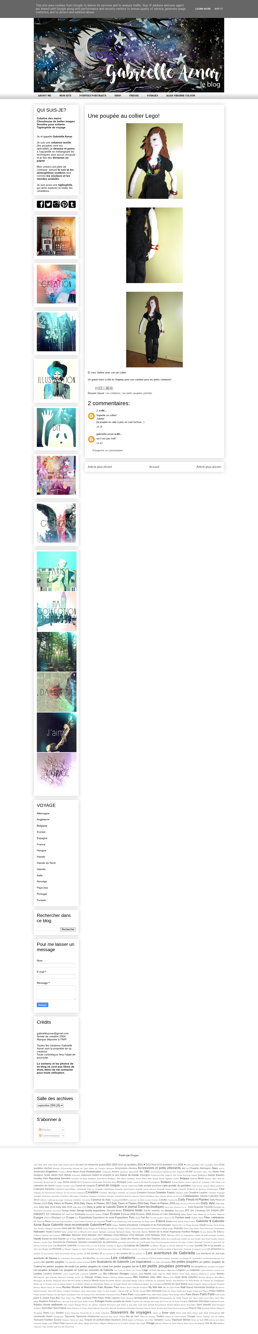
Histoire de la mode (158, 1231)
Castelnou (220, 1186)
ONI (54, 1291)
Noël (183, 1287)
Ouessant (156, 1291)
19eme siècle (69, 1165)
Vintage (150, 1323)
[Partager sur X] (104, 388)
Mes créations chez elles (147, 1277)
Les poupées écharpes (46, 1270)
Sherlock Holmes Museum (213, 1308)
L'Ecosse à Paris (185, 1242)
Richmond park (113, 1305)
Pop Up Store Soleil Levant (82, 1301)
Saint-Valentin (94, 1308)
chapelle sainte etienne (145, 1189)
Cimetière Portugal (216, 1193)
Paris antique (162, 1295)
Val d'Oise (149, 1320)
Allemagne (43, 813)
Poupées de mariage (141, 1301)
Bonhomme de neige (53, 1182)
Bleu (215, 1179)
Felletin (195, 1218)
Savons (147, 1308)
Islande (41, 869)
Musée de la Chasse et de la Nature (50, 1284)
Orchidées (75, 1291)
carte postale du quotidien (176, 1185)
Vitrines (158, 1323)
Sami (102, 1308)
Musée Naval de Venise (51, 1287)
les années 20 (66, 1254)
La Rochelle (55, 1249)
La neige (190, 1246)
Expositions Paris (125, 1217)
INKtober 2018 (111, 1235)
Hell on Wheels (80, 1232)
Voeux (191, 1323)
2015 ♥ (141, 1164)
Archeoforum (156, 1172)
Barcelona (54, 1178)
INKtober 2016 (79, 1235)
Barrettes (65, 1178)
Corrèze (123, 1200)
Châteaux (80, 1193)
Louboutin (84, 1274)
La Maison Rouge (158, 1246)
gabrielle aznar (105, 434)
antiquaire (106, 1172)
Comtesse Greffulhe (72, 1200)
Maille (168, 1274)
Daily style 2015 (47, 1207)
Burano (181, 1182)
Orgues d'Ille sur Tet (127, 1291)
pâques (72, 1295)
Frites (186, 1221)
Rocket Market (173, 1305)
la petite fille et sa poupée (208, 1245)
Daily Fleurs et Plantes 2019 (159, 1203)
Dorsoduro (90, 1214)
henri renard (92, 1232)
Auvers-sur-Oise (157, 1175)
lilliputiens (171, 1270)
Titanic (199, 1316)
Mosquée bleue (60, 1281)
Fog (61, 1221)
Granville (178, 1228)
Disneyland (179, 1211)
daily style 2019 (80, 1207)
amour (221, 1168)
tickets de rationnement (175, 1316)
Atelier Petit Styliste (61, 1175)
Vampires (159, 1320)
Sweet (49, 1316)
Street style (168, 1312)
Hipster (128, 1232)
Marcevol (62, 1277)
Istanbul (81, 1238)
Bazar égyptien (166, 1179)
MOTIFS (71, 1281)
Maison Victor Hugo (181, 1274)
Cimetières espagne (88, 1196)
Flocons (55, 1221)
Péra (74, 1298)
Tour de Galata (217, 1316)
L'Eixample (198, 1242)
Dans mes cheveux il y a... (176, 1207)
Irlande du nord (49, 1238)
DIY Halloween (54, 1214)
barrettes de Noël (79, 1179)
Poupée (109, 1301)
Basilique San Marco (117, 1179)
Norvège (42, 881)
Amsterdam (39, 1171)
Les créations (113, 393)
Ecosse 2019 (143, 1214)
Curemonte (173, 1200)
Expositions (85, 1217)
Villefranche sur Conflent (117, 1323)
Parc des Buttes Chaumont (103, 1295)
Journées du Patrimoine (65, 1242)
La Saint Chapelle (87, 1249)
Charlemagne (213, 1189)
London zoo (219, 1270)
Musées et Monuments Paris (87, 1287)
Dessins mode (133, 1210)
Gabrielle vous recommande (70, 1224)
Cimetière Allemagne (108, 1193)
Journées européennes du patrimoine (97, 1242)
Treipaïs (65, 1320)
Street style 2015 (184, 1313)
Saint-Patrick (59, 1308)
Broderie (145, 1182)
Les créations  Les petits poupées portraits (157, 1258)
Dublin (106, 1214)
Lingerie (180, 1270)
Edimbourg (174, 1214)
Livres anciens (207, 1270)
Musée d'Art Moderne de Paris (179, 1281)
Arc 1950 (144, 1171)
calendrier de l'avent (44, 1185)
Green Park (199, 1228)
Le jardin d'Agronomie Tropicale (178, 1249)
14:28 (99, 426)
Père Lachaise (84, 1298)
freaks (169, 1221)
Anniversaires (93, 1171)
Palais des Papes (201, 1291)
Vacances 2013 (119, 1320)
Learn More (203, 8)
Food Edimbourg (119, 1221)
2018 (216, 1165)
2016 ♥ (181, 1164)
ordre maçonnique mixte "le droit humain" (99, 1291)
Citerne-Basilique (147, 1196)
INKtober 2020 (142, 1235)
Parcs (117, 1295)
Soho (52, 1313)
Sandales (131, 1308)
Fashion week (183, 1217)
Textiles (160, 1316)
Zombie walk (52, 1327)
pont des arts (63, 1301)
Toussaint (38, 1320)
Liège (145, 1270)
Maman (220, 1273)
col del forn (178, 1196)
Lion (187, 1270)
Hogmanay (175, 1231)
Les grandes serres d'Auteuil (77, 1262)
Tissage (191, 1316)
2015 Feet (151, 1164)
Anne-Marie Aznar (76, 1171)
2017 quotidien (206, 1165)
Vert (206, 1320)
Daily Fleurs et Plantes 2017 (95, 1203)
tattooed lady (106, 1316)
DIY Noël (66, 1214)
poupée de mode (122, 1301)
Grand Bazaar (137, 1228)
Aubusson (86, 1175)
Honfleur (186, 1231)
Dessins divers (114, 1210)
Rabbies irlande (42, 1304)
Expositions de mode (103, 1217)
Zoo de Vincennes (66, 1327)
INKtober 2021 (158, 1235)
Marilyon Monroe (110, 1277)
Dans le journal (127, 1206)
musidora (144, 1287)
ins (182, 1235)
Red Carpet (69, 1305)
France (41, 844)
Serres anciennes (180, 1308)
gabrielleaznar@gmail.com (53, 1033)
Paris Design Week (177, 1295)
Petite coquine (112, 1298)
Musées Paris (111, 1287)
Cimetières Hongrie (105, 1196)
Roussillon (191, 1305)
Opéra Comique (63, 1291)
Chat (221, 1189)
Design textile (69, 1210)
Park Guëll (219, 1295)
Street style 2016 (200, 1313)
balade (211, 1175)
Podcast (53, 1301)
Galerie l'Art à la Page (181, 1225)
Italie (39, 875)
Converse (86, 1200)
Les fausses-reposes (211, 1258)
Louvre (93, 1273)
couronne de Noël (136, 1200)
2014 (114, 1164)
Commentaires (50, 1135)
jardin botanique (112, 1239)
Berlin (201, 1178)
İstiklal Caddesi (92, 1239)
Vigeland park (71, 1323)
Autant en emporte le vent (105, 1175)
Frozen (192, 1221)
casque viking (209, 1186)
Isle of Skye (71, 1239)
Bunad (175, 1182)
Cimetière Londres (198, 1192)
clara (157, 1196)
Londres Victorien (52, 1273)
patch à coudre (41, 1298)
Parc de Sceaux (84, 1295)
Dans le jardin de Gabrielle (101, 1206)
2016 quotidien (193, 1165)
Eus (76, 1218)
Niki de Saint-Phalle (171, 1287)
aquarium (124, 1172)
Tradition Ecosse (52, 1320)
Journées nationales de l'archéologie (134, 1242)
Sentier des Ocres (164, 1308)
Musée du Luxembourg (153, 1284)
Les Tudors (136, 1270)
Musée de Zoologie (112, 1284)
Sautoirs (139, 1308)
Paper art (65, 1295)
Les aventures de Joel (208, 1253)
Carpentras (132, 1186)
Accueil (154, 466)
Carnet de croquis (108, 1185)
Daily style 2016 (64, 1207)
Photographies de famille (170, 1298)
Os (137, 1291)
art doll (188, 1171)
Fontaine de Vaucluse (95, 1221)
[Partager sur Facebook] (108, 388)
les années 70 (138, 1254)
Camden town (69, 1186)
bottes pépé (97, 1182)
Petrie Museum (127, 1298)
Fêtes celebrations (214, 1217)
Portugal (42, 893)
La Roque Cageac (70, 1249)
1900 (40, 1165)
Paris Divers (192, 1294)
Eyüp (138, 1218)
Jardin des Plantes (129, 1238)
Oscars (142, 1291)
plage (36, 1301)
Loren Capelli (69, 1274)
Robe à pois (126, 1305)
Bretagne (122, 1182)
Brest (114, 1182)
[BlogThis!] (100, 388)
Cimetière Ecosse (146, 1192)
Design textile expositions (91, 1210)
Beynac (208, 1179)
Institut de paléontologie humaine (209, 1235)
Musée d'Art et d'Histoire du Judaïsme (148, 1281)
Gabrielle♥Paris (100, 1224)
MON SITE (65, 95)
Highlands (120, 1232)
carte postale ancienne (149, 1185)
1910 (45, 1165)
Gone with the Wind (72, 1228)
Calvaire (58, 1186)
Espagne (42, 838)
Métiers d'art (168, 1277)
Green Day (188, 1228)
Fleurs (48, 1221)
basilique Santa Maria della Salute (142, 1179)
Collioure (43, 1200)
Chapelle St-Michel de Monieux (192, 1189)
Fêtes (201, 1218)
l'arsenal (173, 1242)
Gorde (85, 1228)
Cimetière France (165, 1192)
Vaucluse (177, 1319)
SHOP (117, 95)
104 (35, 1165)
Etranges (56, 1217)
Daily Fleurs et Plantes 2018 (127, 1203)
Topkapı (206, 1316)
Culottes (163, 1200)
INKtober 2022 (173, 1235)
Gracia (128, 1228)
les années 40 (94, 1253)
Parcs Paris (127, 1294)
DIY (187, 1210)
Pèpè (68, 1298)
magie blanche (158, 1274)
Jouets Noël (47, 1242)
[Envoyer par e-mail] (97, 388)
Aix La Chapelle (190, 1168)
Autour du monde (129, 1175)
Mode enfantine (190, 1277)
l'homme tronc (46, 1246)
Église (183, 1214)
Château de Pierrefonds (44, 1193)
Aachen (48, 1168)
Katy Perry (155, 1242)
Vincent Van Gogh (137, 1323)
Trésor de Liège (77, 1320)
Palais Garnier (40, 1295)
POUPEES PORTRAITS (93, 95)
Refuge (78, 1305)
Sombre (60, 1313)
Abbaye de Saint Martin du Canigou (89, 1168)
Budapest (166, 1182)
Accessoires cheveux (126, 1168)
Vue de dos (211, 1323)
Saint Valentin (203, 1304)
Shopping (38, 1313)
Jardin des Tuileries (150, 1238)
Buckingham (154, 1182)
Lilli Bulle (152, 1270)
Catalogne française (44, 1189)
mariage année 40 (75, 1277)
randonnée (57, 1304)
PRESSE (134, 95)
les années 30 (79, 1254)
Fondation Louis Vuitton (74, 1221)
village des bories (91, 1323)
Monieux (210, 1277)
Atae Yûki (207, 1172)
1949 (60, 1165)
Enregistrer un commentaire (108, 450)
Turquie (41, 900)
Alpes (215, 1168)
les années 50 (109, 1254)
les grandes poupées (53, 1261)
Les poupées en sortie (71, 1270)
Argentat (181, 1172)
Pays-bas (42, 887)
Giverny (41, 1228)
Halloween (39, 1231)
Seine (153, 1308)
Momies (202, 1277)
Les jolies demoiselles (161, 1262)
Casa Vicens (196, 1186)
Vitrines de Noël (169, 1323)
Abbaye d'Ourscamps (62, 1168)
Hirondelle (136, 1232)
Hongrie (41, 850)
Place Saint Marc (216, 1298)
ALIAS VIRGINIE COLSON (180, 95)
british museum (134, 1182)
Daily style (208, 1203)
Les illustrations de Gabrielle (110, 1261)
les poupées (197, 1266)
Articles (46, 1129)
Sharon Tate (195, 1308)
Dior (162, 1211)
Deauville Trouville (203, 1207)
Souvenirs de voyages (130, 1312)
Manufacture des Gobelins (45, 1277)
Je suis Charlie (194, 1239)
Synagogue (58, 1316)
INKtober (66, 1235)
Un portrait (98, 1320)
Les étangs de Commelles (190, 1258)
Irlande (41, 856)
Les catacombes (103, 1258)
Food (108, 1221)
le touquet (196, 1249)
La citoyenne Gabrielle (65, 1245)
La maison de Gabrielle (136, 1245)
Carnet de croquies (85, 1185)
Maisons (194, 1274)
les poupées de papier (214, 1267)
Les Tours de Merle (122, 1270)
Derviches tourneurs (52, 1211)
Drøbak (99, 1214)
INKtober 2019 (126, 1235)
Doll (72, 1214)
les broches (89, 1258)
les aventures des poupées (70, 1258)
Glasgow (49, 1228)
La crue (93, 1246)
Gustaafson (219, 1228)
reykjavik (102, 1305)
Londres (38, 1273)
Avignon (168, 1175)
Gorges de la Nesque (97, 1228)
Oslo (148, 1291)
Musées (66, 1287)
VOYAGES (152, 95)
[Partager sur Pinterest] (111, 388)
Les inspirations (140, 1261)
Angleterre (43, 819)
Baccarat (187, 1175)
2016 (175, 1165)
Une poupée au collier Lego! (124, 116)
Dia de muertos (152, 1210)
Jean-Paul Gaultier (209, 1239)
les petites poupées (185, 1261)
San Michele (110, 1308)
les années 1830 (51, 1254)
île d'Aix (218, 1231)
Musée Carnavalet (123, 1281)
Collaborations (191, 1196)
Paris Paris (207, 1294)
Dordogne (80, 1214)
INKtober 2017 (95, 1235)
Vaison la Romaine (136, 1320)
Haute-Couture (53, 1231)
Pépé (63, 1298)
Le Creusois (143, 1249)
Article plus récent (100, 466)
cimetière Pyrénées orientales (46, 1196)
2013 (108, 1164)
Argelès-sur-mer (169, 1172)
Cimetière (92, 1192)
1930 (50, 1165)
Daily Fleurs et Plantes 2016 (63, 1203)
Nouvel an (220, 1287)
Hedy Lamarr (67, 1232)
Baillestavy (202, 1175)
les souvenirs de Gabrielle (99, 1270)
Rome (183, 1305)
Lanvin (134, 1249)
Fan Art (145, 1217)
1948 (55, 1165)
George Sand (212, 1225)
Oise (50, 1291)
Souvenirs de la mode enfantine (95, 1313)
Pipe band (204, 1298)
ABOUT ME (44, 95)
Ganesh (195, 1225)
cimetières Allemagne (69, 1196)
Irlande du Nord (46, 862)
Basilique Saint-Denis (97, 1179)
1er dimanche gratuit (94, 1164)
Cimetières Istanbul (123, 1196)
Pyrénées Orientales (198, 1301)
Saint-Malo (47, 1308)
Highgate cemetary (107, 1232)
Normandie (199, 1287)
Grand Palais (150, 1228)
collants (204, 1196)
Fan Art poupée (157, 1218)
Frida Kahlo (178, 1221)
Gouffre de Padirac (116, 1228)
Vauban (168, 1320)
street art (157, 1313)
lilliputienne (162, 1270)
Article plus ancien (208, 466)
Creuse (155, 1200)
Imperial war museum (51, 1235)
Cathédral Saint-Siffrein (65, 1189)
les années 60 (124, 1253)
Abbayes (110, 1168)
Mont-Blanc (219, 1277)
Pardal (137, 1295)
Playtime (43, 1301)
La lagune (118, 1246)
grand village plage (164, 1228)
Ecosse (41, 831)
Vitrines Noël (182, 1323)
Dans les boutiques (151, 1206)
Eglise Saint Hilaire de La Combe (201, 1214)
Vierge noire (47, 1323)
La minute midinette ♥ (175, 1246)
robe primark (148, 1305)
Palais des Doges (184, 1291)
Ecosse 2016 (128, 1214)
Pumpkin (184, 1301)
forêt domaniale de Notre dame (141, 1221)
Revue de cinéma (90, 1305)
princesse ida (156, 1301)
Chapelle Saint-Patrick (124, 1189)
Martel (121, 1277)
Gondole (57, 1228)
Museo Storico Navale (129, 1287)
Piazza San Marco (190, 1298)
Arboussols (133, 1172)
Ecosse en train (160, 1214)
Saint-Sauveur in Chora (77, 1308)
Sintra (46, 1313)
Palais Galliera (217, 1291)
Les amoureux (214, 1249)
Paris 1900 (151, 1295)
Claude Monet (166, 1196)
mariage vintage (93, 1277)
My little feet (155, 1287)
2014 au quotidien (127, 1164)
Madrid (147, 1273)
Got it (219, 8)
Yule (44, 1327)
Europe (70, 1217)
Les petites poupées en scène (91, 1266)
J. (97, 410)
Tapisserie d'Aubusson (88, 1316)
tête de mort (132, 1316)
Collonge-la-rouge (55, 1200)
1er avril (79, 1164)
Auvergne (145, 1175)
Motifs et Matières (83, 1281)
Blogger (135, 1155)
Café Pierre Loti (217, 1182)
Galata (115, 1225)
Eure (64, 1218)
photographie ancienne (146, 1298)
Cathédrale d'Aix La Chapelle (90, 1189)
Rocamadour (160, 1305)
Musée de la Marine (74, 1284)
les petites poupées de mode (58, 1266)
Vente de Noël (197, 1320)
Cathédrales (109, 1189)
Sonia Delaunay (72, 1313)
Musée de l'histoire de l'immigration (209, 1281)
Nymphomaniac (40, 1291)
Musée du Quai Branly (175, 1284)
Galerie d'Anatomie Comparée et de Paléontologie (145, 1225)
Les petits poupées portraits (137, 393)
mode (178, 1277)
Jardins (184, 1239)
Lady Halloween (124, 1249)
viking (80, 1323)
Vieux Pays (58, 1323)
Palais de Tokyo (169, 1291)
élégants (220, 1214)
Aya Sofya (177, 1175)
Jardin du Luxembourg (170, 1239)
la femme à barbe (106, 1246)
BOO (79, 1182)
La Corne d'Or (83, 1246)
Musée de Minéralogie (94, 1284)
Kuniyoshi (165, 1242)
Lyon (100, 1274)
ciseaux (135, 1196)
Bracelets (107, 1182)
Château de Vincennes (65, 1193)
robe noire (137, 1305)
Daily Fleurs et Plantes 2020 (187, 1203)
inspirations (189, 1235)
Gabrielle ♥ (203, 1221)
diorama (169, 1210)
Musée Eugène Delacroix (199, 1284)
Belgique (42, 825)
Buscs (188, 1182)
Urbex (107, 1320)
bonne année (70, 1182)
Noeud (189, 1287)
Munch (95, 1280)
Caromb (124, 1186)
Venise (186, 1319)
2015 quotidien (164, 1164)
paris (143, 1294)
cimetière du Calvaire (127, 1193)
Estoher (47, 1218)
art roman (197, 1172)
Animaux (62, 1172)
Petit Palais (98, 1298)
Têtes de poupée (148, 1316)
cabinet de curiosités (201, 1182)
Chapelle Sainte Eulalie (167, 1189)
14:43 (99, 443)
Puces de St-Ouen (171, 1301)
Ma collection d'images (116, 1273)
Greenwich (209, 1228)
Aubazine (76, 1175)
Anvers (115, 1171)
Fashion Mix (169, 1218)
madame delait (136, 1274)
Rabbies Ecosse (217, 1301)
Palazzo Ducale (53, 1295)
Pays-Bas (55, 1298)
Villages (103, 1323)
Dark (190, 1207)
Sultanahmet (214, 1313)
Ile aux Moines (206, 1232)
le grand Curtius (156, 1249)
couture (148, 1200)
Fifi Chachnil (39, 1221)
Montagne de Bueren (43, 1281)
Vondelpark (199, 1323)
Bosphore (87, 1182)
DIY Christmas (197, 1210)
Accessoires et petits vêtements (159, 1168)
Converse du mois (101, 1199)
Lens (204, 1249)
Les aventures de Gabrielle (170, 1253)
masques (128, 1277)
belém (176, 1179)
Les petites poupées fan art (124, 1266)
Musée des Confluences (132, 1284)
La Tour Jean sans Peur (106, 1249)
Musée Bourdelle (107, 1281)
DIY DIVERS (212, 1210)
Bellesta (193, 1179)
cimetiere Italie (181, 1193)
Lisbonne (195, 1270)
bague (194, 1175)
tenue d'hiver (119, 1316)
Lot (77, 1273)
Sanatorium (122, 1308)
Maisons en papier (207, 1274)
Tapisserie (70, 1316)
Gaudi (202, 1225)
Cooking (115, 1200)
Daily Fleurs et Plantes (193, 1199)
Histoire (144, 1232)
